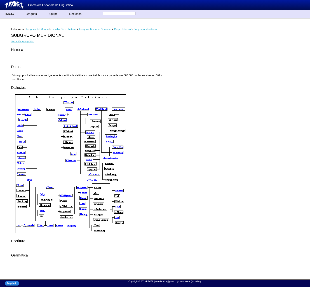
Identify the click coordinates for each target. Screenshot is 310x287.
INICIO (9, 13)
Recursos (75, 13)
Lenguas (31, 13)
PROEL (150, 281)
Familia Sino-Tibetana (63, 29)
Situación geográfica (22, 41)
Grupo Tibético (122, 29)
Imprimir (12, 283)
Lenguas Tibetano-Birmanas (95, 29)
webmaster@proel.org (190, 281)
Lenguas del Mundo (37, 29)
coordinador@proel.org (166, 281)
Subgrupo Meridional (145, 29)
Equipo (53, 13)
